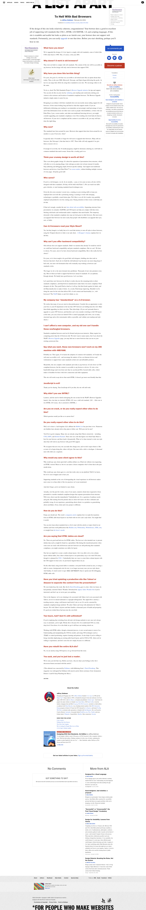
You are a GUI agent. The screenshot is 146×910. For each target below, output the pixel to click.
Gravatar (94, 714)
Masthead (49, 878)
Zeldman (67, 668)
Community (87, 854)
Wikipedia (66, 714)
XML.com (98, 527)
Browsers (73, 23)
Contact (66, 878)
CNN (45, 436)
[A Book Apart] (109, 900)
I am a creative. (114, 87)
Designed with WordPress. (38, 900)
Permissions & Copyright (41, 902)
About (35, 878)
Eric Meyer (71, 700)
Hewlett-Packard (60, 436)
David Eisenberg (75, 587)
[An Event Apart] (103, 900)
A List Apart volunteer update (64, 728)
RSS (95, 878)
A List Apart (89, 696)
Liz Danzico (88, 708)
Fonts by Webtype (63, 902)
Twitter (110, 878)
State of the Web (84, 23)
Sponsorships (74, 878)
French (114, 78)
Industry (78, 23)
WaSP (55, 294)
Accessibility (67, 23)
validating (69, 93)
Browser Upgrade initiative (80, 90)
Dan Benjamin (87, 710)
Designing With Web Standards (80, 704)
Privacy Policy (53, 902)
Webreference (90, 527)
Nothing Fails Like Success (63, 722)
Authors (42, 878)
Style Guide (58, 878)
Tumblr (93, 712)
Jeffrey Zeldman (78, 696)
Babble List (79, 426)
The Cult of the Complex (63, 724)
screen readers (75, 169)
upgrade (64, 38)
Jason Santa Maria (80, 702)
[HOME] (4, 2)
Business (87, 815)
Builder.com (73, 527)
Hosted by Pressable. (50, 900)
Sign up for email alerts (85, 755)
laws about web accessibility (75, 207)
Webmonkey (81, 527)
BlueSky (80, 714)
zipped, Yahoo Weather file (86, 589)
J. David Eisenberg (89, 668)
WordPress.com (84, 712)
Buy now (60, 745)
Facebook (104, 878)
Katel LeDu (90, 702)
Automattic (68, 712)
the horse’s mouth (59, 530)
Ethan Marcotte (69, 706)
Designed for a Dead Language (95, 774)
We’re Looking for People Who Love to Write (68, 726)
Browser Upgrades (54, 338)
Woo (89, 712)
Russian (115, 75)
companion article (70, 515)
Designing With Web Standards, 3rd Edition (78, 734)
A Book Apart (90, 700)
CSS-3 (60, 558)
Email (98, 878)
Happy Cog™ (60, 698)
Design (86, 872)
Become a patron (114, 65)
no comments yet (114, 48)
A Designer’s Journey (83, 233)
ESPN (49, 436)
